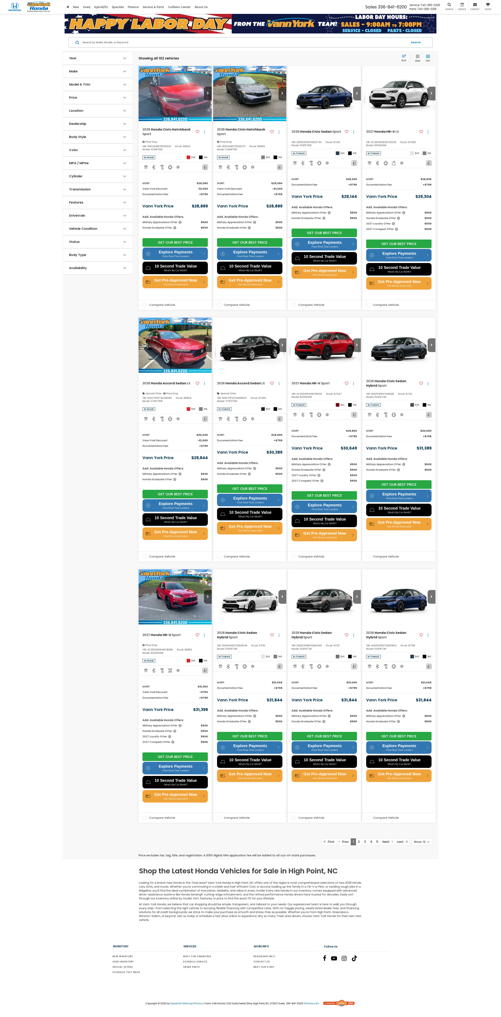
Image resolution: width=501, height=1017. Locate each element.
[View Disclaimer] (178, 167)
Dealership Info (264, 956)
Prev (344, 842)
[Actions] (204, 131)
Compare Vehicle (162, 305)
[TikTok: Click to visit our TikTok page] (356, 959)
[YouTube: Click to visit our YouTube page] (336, 959)
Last (401, 842)
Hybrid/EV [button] (101, 7)
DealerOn (175, 1003)
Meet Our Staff (264, 966)
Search (416, 42)
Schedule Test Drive (126, 972)
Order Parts (191, 966)
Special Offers (123, 966)
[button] (208, 93)
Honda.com (312, 1003)
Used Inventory (123, 961)
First (329, 842)
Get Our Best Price (175, 242)
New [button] (76, 7)
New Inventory (123, 956)
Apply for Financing (197, 956)
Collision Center (179, 7)
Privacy (199, 1003)
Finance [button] (133, 7)
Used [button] (86, 7)
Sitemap (188, 1003)
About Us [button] (201, 7)
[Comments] (205, 167)
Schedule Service (195, 961)
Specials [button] (118, 7)
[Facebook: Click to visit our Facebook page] (326, 959)
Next (387, 842)
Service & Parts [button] (153, 7)
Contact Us (261, 961)
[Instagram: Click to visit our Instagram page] (346, 959)
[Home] (68, 7)
